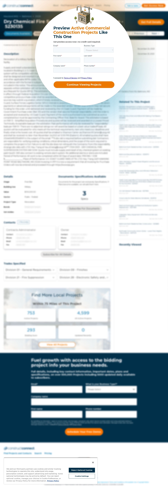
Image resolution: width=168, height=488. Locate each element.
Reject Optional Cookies (81, 470)
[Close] (93, 462)
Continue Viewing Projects (84, 84)
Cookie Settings (82, 476)
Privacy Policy (53, 481)
